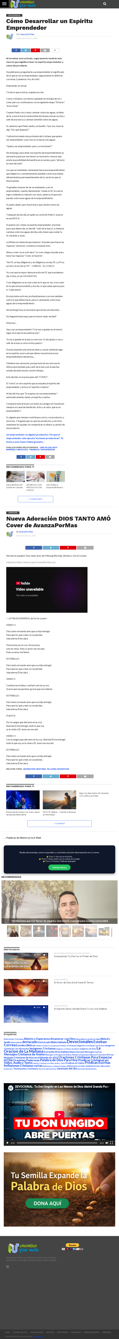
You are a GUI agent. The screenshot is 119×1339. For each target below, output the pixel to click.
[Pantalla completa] (111, 1142)
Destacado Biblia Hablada (52, 1042)
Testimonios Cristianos (25, 1068)
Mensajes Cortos (93, 1052)
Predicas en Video (74, 1063)
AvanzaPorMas (27, 34)
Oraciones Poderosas (26, 1060)
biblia (98, 1039)
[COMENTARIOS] (54, 49)
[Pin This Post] (68, 547)
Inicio (7, 1332)
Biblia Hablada (16, 1042)
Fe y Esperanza (54, 1046)
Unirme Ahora (59, 867)
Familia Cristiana (42, 1046)
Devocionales (80, 1041)
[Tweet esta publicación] (25, 49)
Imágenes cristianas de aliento (67, 1049)
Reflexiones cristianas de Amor (55, 1066)
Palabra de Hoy (20, 1332)
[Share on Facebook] (33, 547)
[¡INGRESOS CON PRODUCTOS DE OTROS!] (35, 481)
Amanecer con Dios (62, 1038)
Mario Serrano (77, 1051)
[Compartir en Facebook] (16, 49)
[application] (59, 1114)
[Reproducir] (7, 1142)
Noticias (110, 1055)
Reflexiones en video (76, 1066)
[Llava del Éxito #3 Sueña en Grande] (15, 481)
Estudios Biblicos (25, 1045)
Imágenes (106, 1332)
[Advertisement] (31, 1297)
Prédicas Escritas (97, 1063)
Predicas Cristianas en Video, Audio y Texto (49, 1063)
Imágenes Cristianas (43, 1048)
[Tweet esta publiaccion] (30, 456)
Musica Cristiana (98, 1055)
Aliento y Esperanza (37, 1038)
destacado (29, 1042)
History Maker (38, 1336)
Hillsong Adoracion (58, 769)
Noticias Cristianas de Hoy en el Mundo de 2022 (31, 1057)
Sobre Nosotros (91, 1332)
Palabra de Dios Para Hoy (59, 1060)
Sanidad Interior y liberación (98, 1066)
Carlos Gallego (48, 447)
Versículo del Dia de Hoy (47, 1069)
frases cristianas (68, 1045)
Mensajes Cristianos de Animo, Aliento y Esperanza (67, 1055)
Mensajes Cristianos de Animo (24, 1054)
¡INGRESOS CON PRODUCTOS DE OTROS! (34, 487)
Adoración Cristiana (34, 769)
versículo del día (67, 1068)
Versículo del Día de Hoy (87, 1069)
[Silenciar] (106, 1142)
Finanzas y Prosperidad (42, 450)
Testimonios (62, 1332)
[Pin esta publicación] (35, 49)
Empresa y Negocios (17, 450)
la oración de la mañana (56, 1051)
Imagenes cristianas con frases (90, 1045)
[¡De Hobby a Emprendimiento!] (55, 481)
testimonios (8, 1069)
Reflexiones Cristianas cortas (23, 1065)
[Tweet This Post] (51, 547)
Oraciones (76, 1332)
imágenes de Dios (88, 1049)
